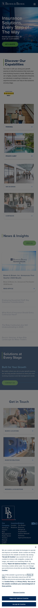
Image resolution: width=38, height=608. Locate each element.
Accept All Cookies (19, 604)
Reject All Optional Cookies (19, 598)
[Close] (36, 547)
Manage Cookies (19, 592)
